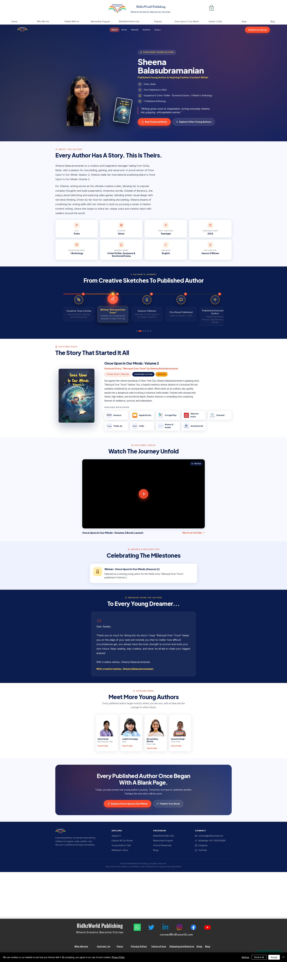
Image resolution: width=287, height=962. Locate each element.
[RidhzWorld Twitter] (151, 927)
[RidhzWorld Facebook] (193, 927)
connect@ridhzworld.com (176, 934)
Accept (274, 957)
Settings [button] (245, 957)
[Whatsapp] (137, 927)
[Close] (283, 957)
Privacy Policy (118, 957)
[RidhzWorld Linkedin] (165, 927)
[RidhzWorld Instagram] (179, 927)
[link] (211, 8)
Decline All (259, 957)
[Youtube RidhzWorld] (207, 927)
